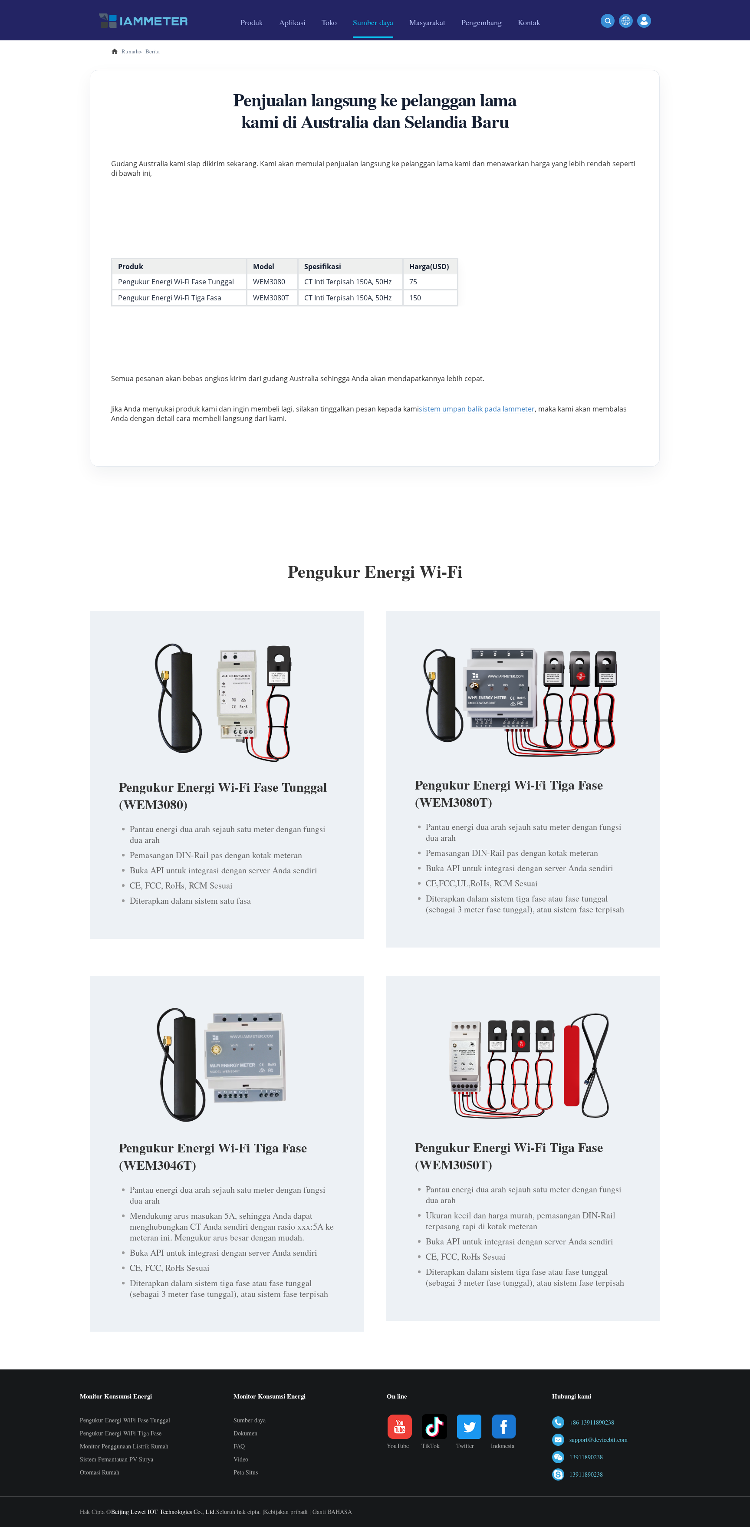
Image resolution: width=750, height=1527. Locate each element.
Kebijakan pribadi (286, 1511)
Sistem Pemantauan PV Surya (116, 1459)
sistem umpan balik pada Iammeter (477, 409)
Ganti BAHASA (332, 1511)
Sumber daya (250, 1420)
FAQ (239, 1446)
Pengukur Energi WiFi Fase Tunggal (125, 1420)
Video (241, 1459)
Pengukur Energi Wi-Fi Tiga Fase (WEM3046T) (213, 1156)
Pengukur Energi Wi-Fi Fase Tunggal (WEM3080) (223, 795)
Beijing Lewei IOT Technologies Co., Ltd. (163, 1511)
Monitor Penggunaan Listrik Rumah (124, 1446)
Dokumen (245, 1433)
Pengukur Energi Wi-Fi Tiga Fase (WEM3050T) (509, 1155)
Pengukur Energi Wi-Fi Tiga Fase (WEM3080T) (509, 793)
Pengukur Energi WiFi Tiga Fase (120, 1433)
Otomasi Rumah (99, 1472)
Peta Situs (246, 1472)
